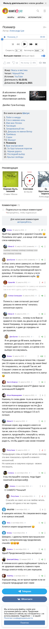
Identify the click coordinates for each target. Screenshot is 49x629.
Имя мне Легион (14, 123)
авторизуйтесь (24, 222)
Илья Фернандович (14, 395)
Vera (9, 523)
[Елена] (4, 230)
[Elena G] (5, 246)
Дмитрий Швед (13, 559)
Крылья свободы (15, 157)
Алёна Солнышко (15, 296)
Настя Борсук (12, 382)
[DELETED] (4, 510)
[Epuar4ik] (5, 282)
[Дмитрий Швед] (4, 559)
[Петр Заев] (4, 450)
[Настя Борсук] (4, 382)
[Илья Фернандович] (4, 395)
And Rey (10, 576)
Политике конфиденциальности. (18, 618)
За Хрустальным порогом (19, 148)
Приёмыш (11, 134)
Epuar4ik (11, 282)
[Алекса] (5, 473)
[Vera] (4, 523)
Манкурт (12, 140)
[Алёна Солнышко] (5, 296)
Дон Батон (11, 260)
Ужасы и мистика (19, 70)
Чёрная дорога (14, 151)
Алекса (11, 473)
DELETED (11, 509)
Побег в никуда (13, 117)
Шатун (25, 113)
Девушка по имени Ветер (20, 131)
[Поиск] (38, 11)
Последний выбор (16, 154)
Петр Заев (11, 450)
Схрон (9, 137)
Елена (9, 230)
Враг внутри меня (14, 146)
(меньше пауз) (19, 56)
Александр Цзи (17, 31)
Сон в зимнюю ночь (15, 120)
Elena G (11, 246)
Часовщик (11, 126)
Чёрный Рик (18, 73)
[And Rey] (4, 576)
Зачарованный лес (15, 129)
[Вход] (44, 11)
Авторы (21, 17)
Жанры (10, 17)
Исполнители (34, 17)
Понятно (24, 623)
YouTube (19, 76)
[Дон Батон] (4, 260)
